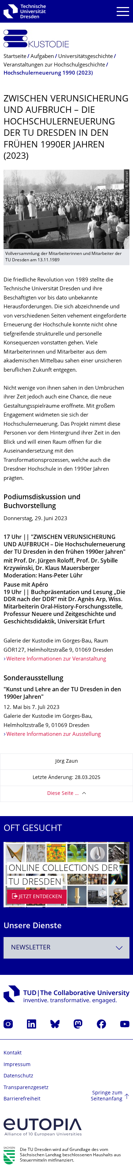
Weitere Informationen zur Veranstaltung (56, 659)
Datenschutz (18, 1076)
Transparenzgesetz (26, 1088)
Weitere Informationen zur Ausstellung (53, 734)
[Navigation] (122, 11)
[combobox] (66, 948)
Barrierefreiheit (22, 1099)
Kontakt (13, 1053)
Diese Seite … (63, 793)
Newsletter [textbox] (30, 948)
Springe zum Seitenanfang (106, 1096)
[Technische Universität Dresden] (25, 11)
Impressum (17, 1065)
